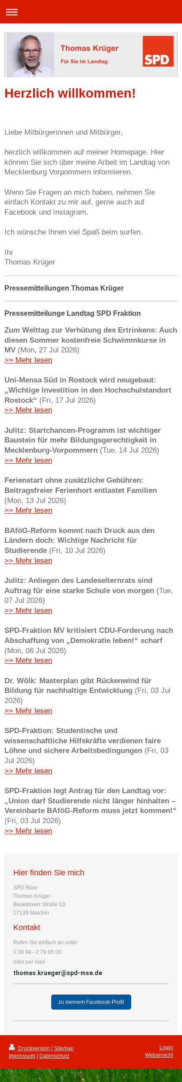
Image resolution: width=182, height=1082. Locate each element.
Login (166, 1047)
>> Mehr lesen (28, 360)
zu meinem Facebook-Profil (91, 1002)
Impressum (22, 1056)
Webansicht (159, 1055)
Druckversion (34, 1048)
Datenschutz (54, 1056)
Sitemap (64, 1048)
